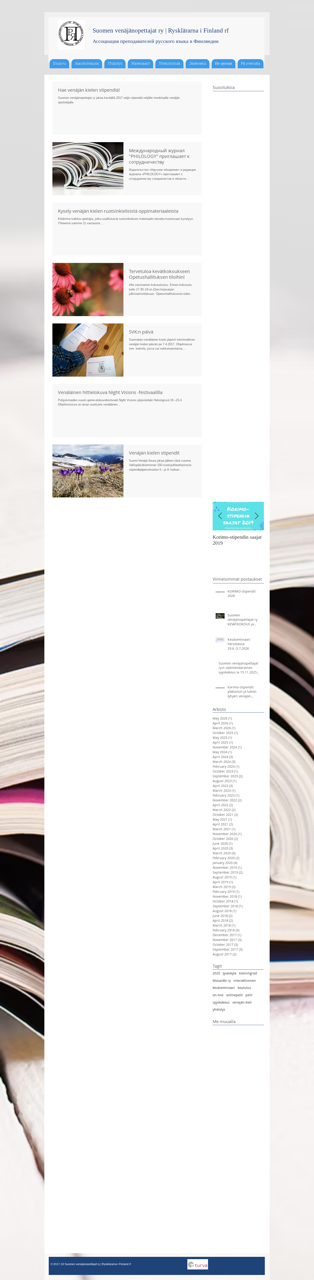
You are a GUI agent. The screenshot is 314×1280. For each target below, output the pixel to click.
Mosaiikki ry (222, 980)
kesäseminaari (224, 987)
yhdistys (219, 1009)
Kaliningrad (248, 973)
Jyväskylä (229, 973)
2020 (216, 973)
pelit (248, 995)
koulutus (244, 987)
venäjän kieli (242, 1002)
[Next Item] (256, 516)
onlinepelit (234, 995)
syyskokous (221, 1002)
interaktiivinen (245, 980)
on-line (218, 995)
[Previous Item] (220, 516)
